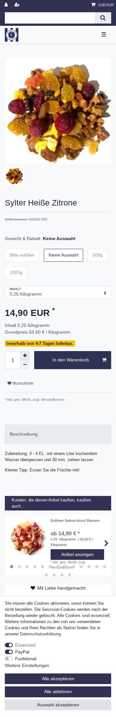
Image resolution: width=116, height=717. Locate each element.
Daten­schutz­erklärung (40, 634)
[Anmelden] (6, 5)
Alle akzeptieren (58, 678)
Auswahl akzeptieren (58, 704)
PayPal (22, 651)
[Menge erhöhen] (24, 355)
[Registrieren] (17, 5)
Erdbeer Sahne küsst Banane (75, 520)
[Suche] (103, 18)
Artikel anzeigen (77, 554)
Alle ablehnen (58, 691)
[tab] (58, 434)
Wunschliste (22, 383)
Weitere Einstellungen (27, 665)
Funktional (25, 658)
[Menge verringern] (24, 364)
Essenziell (25, 645)
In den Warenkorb (71, 359)
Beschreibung (24, 434)
